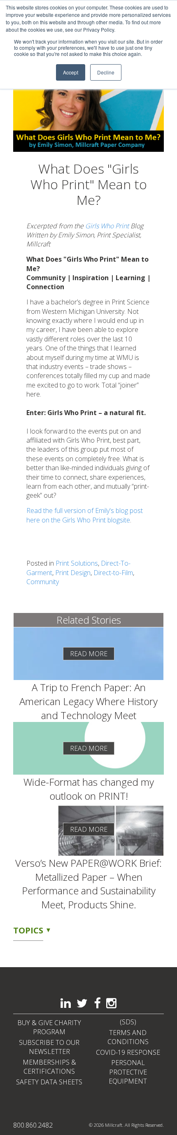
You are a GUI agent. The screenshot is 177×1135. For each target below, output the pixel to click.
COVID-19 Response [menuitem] (128, 1052)
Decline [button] (105, 72)
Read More (88, 653)
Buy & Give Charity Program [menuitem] (49, 1027)
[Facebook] (97, 1003)
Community (42, 581)
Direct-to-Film (113, 572)
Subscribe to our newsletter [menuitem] (49, 1047)
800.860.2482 (33, 1125)
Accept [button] (70, 72)
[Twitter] (82, 1003)
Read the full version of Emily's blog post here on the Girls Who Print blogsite (84, 515)
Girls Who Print (107, 225)
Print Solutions (77, 563)
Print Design (73, 572)
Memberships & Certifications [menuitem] (49, 1067)
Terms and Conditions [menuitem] (128, 1037)
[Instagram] (111, 1003)
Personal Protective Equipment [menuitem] (128, 1072)
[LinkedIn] (66, 1003)
